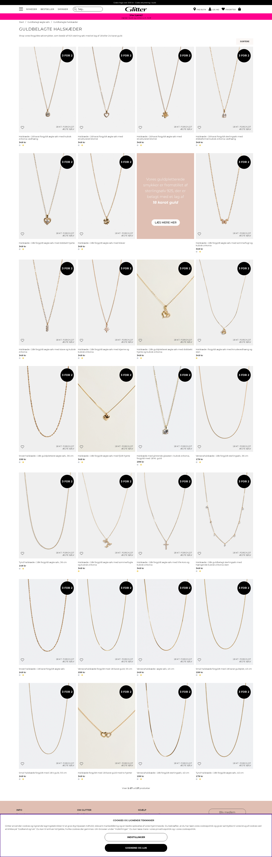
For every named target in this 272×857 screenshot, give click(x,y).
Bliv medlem (227, 812)
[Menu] (21, 9)
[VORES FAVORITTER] (245, 41)
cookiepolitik (189, 829)
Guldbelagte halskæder (65, 22)
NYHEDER (31, 9)
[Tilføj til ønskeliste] (22, 127)
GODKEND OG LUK (136, 847)
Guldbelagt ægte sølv (39, 22)
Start (21, 22)
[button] (215, 9)
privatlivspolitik (164, 829)
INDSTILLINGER (136, 837)
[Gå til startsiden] (136, 9)
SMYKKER (63, 9)
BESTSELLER (47, 9)
